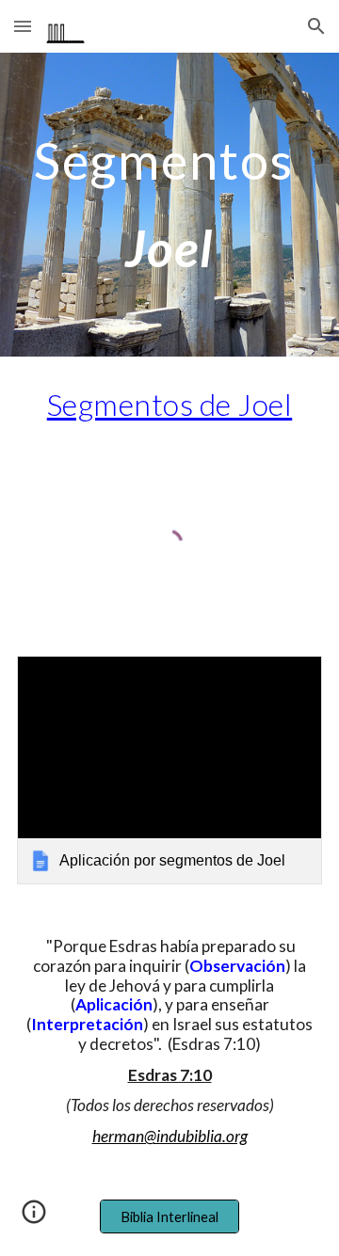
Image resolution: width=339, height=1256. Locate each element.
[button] (22, 26)
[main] (169, 204)
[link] (169, 770)
